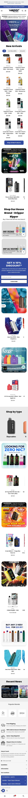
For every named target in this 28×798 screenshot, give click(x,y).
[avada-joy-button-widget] (3, 790)
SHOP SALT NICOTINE (10, 249)
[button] (25, 10)
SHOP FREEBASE (8, 231)
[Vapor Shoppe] (14, 10)
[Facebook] (1, 790)
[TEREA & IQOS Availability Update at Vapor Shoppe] (9, 691)
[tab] (4, 51)
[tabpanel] (14, 99)
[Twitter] (7, 790)
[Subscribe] (25, 760)
